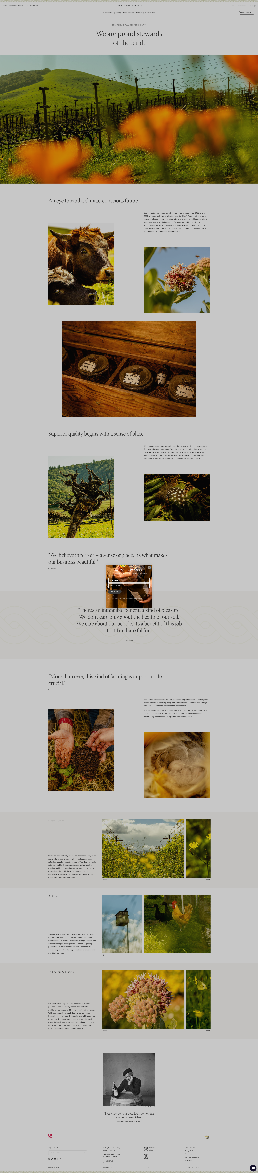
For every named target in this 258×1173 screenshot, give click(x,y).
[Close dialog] (149, 567)
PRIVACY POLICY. (112, 601)
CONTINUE (115, 592)
